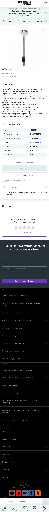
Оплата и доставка (10, 462)
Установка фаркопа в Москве (15, 420)
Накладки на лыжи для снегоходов (17, 320)
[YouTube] (18, 493)
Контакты (6, 477)
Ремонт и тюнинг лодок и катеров (17, 370)
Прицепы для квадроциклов (14, 295)
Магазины (6, 447)
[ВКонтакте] (25, 493)
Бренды (5, 431)
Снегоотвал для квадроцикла (14, 328)
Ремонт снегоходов (11, 393)
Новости (6, 470)
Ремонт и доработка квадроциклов (17, 377)
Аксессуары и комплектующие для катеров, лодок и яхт (21, 304)
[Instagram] (12, 493)
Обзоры (5, 454)
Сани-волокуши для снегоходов (16, 313)
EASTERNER (35, 142)
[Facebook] (31, 493)
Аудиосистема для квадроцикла (16, 336)
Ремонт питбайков (10, 385)
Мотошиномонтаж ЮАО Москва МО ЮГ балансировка (20, 401)
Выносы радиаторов (11, 359)
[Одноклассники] (38, 493)
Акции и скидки (9, 439)
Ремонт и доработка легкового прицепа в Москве (20, 411)
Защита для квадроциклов (13, 351)
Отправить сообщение (24, 281)
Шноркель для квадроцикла (14, 343)
